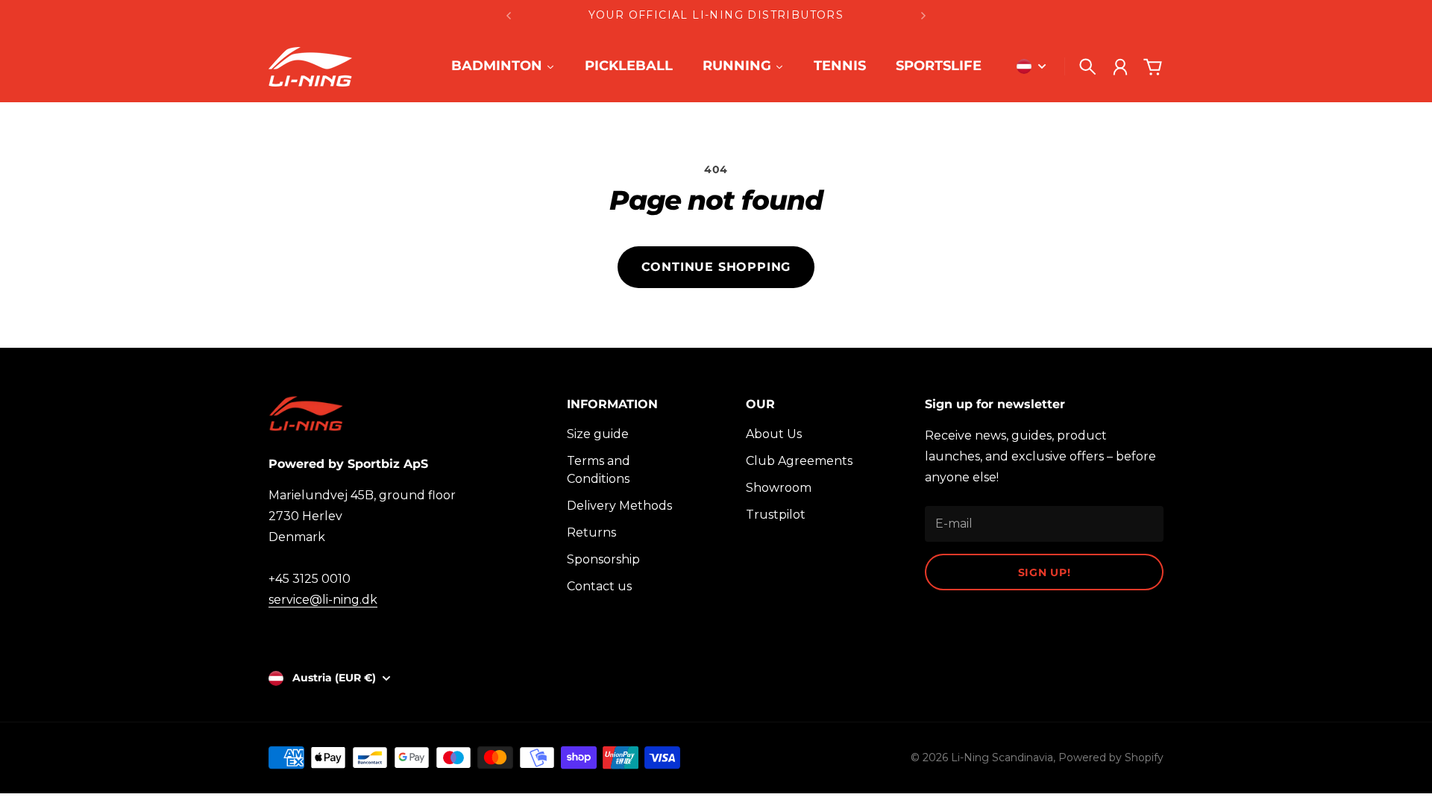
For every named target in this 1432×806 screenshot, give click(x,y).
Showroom (778, 488)
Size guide (598, 434)
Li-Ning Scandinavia (1002, 757)
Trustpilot (776, 514)
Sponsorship (603, 559)
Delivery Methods (619, 506)
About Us (774, 434)
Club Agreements (799, 461)
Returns (591, 532)
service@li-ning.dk (322, 600)
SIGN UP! (1044, 572)
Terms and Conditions (598, 470)
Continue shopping (716, 267)
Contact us (599, 586)
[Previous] (508, 15)
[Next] (923, 15)
